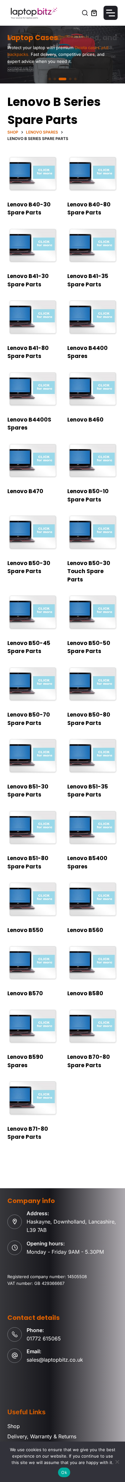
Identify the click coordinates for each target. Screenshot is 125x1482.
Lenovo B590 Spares (25, 1061)
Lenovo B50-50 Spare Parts (88, 647)
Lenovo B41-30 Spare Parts (28, 280)
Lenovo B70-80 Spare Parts (88, 1061)
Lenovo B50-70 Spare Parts (28, 719)
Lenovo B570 (25, 993)
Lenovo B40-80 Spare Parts (89, 209)
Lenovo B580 (85, 993)
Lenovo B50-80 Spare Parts (88, 719)
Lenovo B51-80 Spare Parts (27, 862)
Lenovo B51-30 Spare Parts (27, 791)
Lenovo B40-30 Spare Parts (29, 209)
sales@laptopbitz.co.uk (55, 1359)
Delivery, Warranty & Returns (41, 1436)
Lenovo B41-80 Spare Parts (28, 352)
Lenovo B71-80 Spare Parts (27, 1133)
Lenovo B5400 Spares (87, 862)
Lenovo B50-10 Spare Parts (88, 495)
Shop (13, 1426)
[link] (62, 54)
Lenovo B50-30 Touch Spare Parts (88, 571)
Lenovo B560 (85, 930)
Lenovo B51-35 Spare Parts (87, 791)
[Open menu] (111, 13)
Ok (64, 1472)
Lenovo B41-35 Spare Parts (87, 280)
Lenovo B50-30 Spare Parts (28, 567)
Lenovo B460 (85, 419)
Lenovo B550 (25, 930)
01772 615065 (44, 1338)
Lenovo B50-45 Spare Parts (28, 647)
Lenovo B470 (25, 491)
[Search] (85, 13)
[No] (117, 1462)
